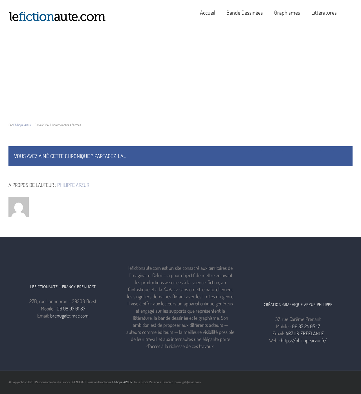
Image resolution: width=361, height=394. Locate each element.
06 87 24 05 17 (306, 326)
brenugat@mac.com (69, 315)
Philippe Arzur (22, 125)
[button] (350, 12)
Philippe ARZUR (122, 382)
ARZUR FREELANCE (304, 333)
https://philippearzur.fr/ (304, 340)
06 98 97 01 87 (71, 308)
